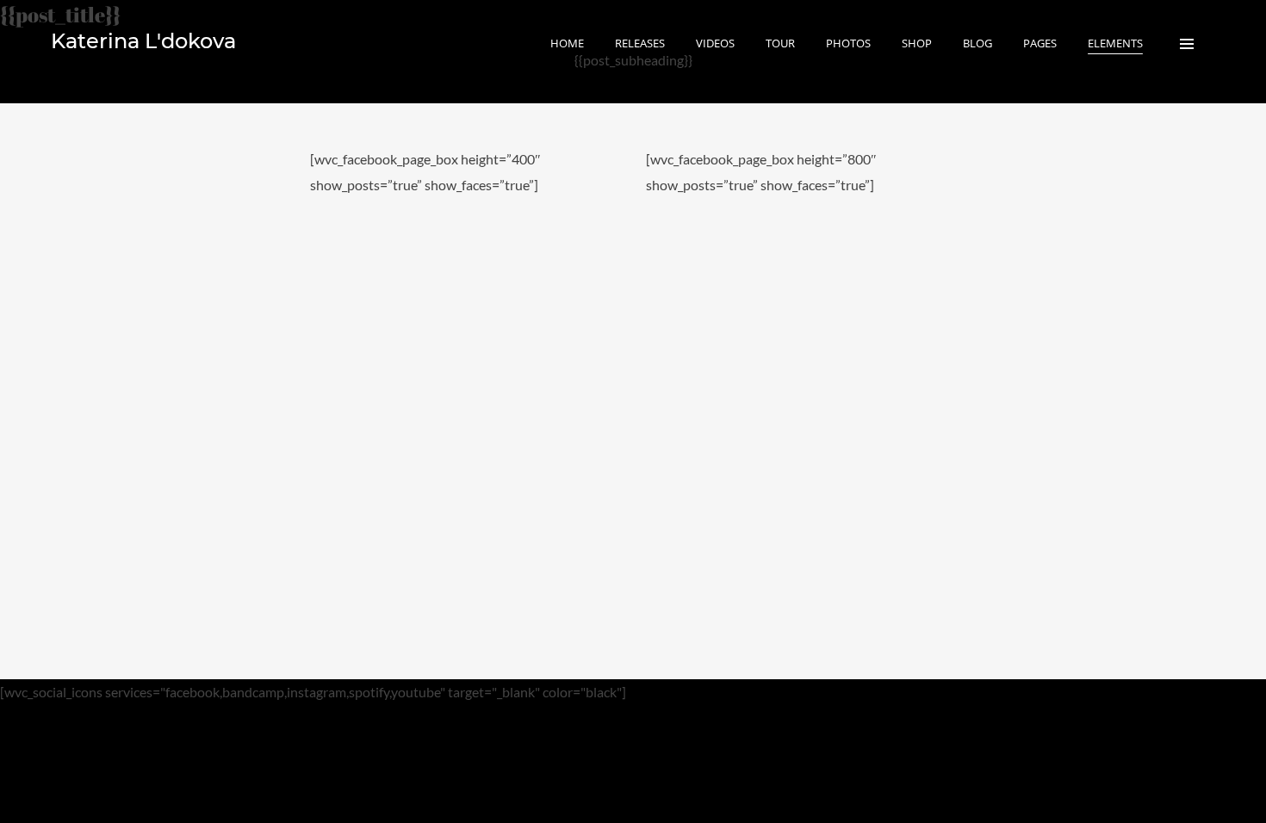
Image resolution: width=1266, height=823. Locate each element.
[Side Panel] (1186, 43)
